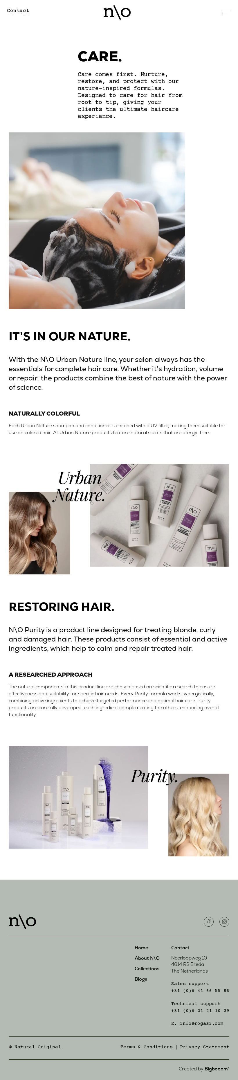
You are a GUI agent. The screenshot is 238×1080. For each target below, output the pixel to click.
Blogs (141, 979)
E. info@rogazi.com (197, 1023)
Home (141, 948)
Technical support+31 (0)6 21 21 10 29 (200, 1007)
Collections (147, 968)
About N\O (147, 958)
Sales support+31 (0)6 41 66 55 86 (200, 987)
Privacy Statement (204, 1047)
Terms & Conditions (146, 1047)
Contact (180, 948)
